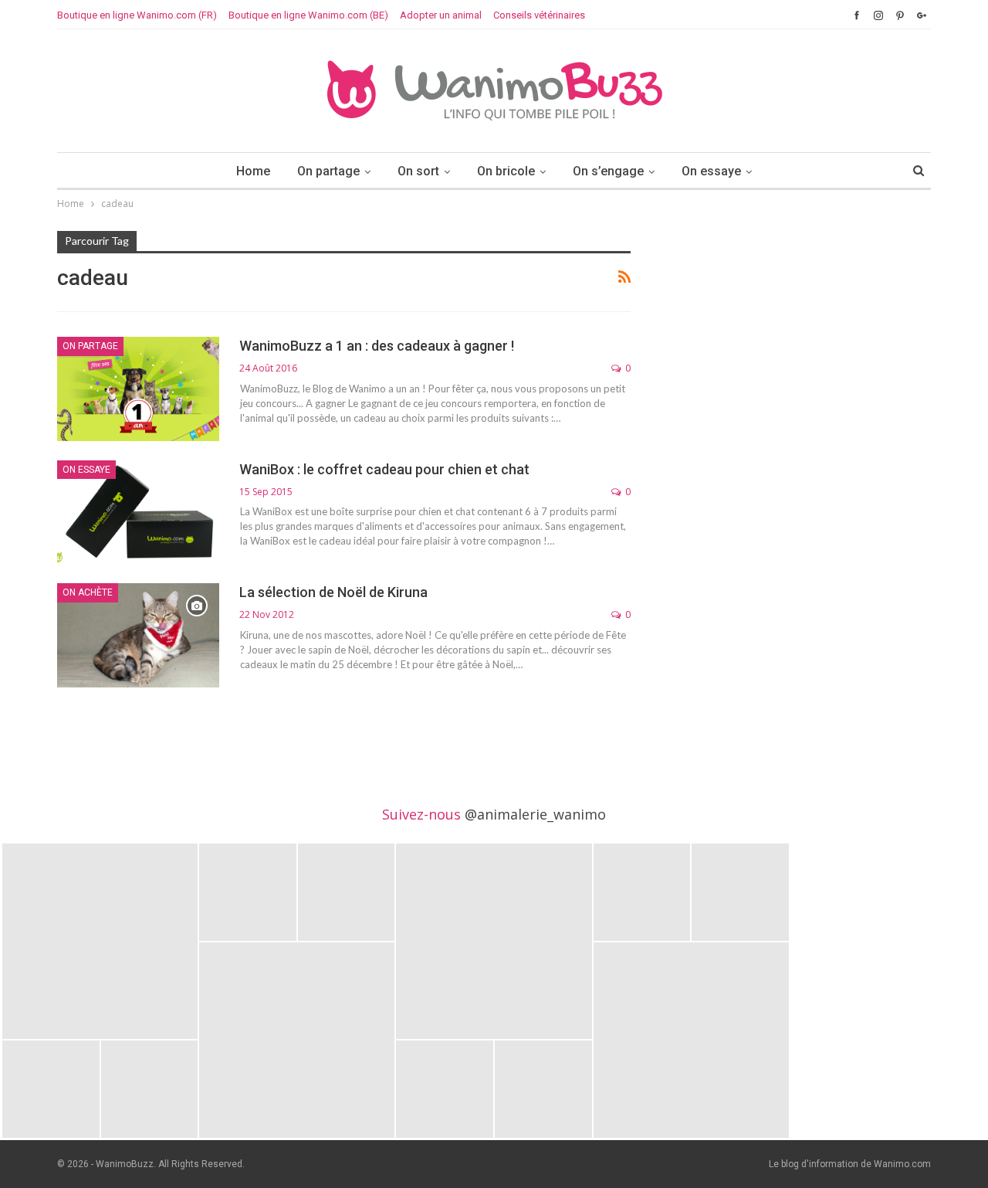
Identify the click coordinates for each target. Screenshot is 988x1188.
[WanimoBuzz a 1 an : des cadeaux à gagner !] (138, 388)
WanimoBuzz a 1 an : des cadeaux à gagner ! (376, 346)
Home (253, 171)
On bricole (506, 171)
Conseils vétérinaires (539, 15)
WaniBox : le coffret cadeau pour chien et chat (384, 469)
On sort (418, 171)
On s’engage (608, 171)
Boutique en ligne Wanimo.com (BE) (308, 15)
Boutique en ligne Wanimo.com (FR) (137, 15)
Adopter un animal (441, 15)
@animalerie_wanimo (535, 814)
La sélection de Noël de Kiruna (333, 592)
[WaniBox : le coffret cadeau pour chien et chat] (138, 512)
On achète (88, 592)
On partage (328, 171)
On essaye (711, 171)
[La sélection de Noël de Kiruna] (138, 635)
